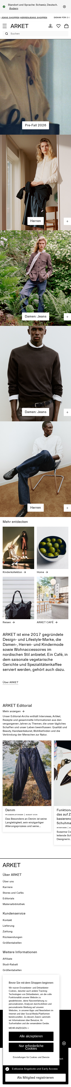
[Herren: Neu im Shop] (35, 182)
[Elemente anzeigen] (67, 221)
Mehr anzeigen (19, 1028)
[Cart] (66, 26)
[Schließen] (64, 7)
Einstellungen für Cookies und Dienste (31, 1057)
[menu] (5, 26)
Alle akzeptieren (31, 1036)
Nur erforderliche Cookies (31, 1047)
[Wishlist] (58, 26)
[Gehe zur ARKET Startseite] (19, 26)
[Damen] (35, 87)
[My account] (51, 26)
